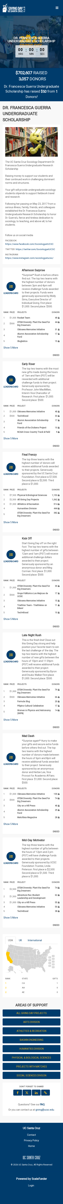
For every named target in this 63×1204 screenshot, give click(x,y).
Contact (31, 1134)
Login (31, 1185)
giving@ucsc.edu (45, 1109)
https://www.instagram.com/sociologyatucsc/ (29, 258)
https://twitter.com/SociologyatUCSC (35, 249)
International (35, 940)
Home (31, 1146)
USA (10, 940)
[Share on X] (27, 1093)
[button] (9, 142)
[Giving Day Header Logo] (14, 7)
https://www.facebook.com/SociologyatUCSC (29, 244)
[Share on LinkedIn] (36, 1093)
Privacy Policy (31, 1140)
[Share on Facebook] (17, 1093)
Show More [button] (11, 347)
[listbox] (31, 142)
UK (20, 940)
